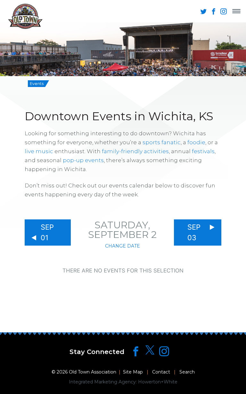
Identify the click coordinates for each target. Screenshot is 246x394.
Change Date (122, 246)
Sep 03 (194, 232)
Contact (161, 372)
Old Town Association (92, 372)
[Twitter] (149, 350)
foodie (196, 142)
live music (39, 151)
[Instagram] (164, 351)
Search (187, 372)
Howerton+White (157, 382)
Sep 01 (47, 232)
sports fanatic (162, 142)
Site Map (133, 372)
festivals (203, 151)
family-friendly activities (135, 151)
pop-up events (83, 160)
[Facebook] (136, 351)
